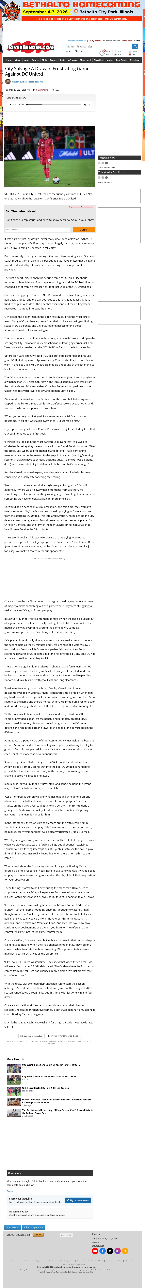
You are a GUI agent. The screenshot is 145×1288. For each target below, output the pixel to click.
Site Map (91, 1261)
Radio (137, 40)
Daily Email (95, 40)
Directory (134, 60)
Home (9, 60)
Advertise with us (77, 40)
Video (18, 60)
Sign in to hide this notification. (81, 207)
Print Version (13, 1227)
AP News (72, 60)
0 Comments (42, 89)
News (26, 60)
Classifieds (99, 60)
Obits (44, 60)
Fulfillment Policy (130, 1261)
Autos (110, 60)
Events (53, 60)
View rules (10, 1191)
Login (63, 1235)
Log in (68, 51)
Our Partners (53, 1261)
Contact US (81, 1261)
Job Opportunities (40, 1261)
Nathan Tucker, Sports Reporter (27, 81)
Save (57, 89)
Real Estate (121, 60)
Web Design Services (67, 1261)
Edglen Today (81, 1264)
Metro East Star (68, 1264)
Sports (35, 60)
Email (69, 1235)
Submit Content (111, 40)
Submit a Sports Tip (33, 1227)
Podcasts (127, 40)
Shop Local (85, 60)
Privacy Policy (117, 1261)
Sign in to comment (79, 1200)
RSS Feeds (100, 1261)
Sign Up (79, 51)
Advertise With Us (25, 1261)
